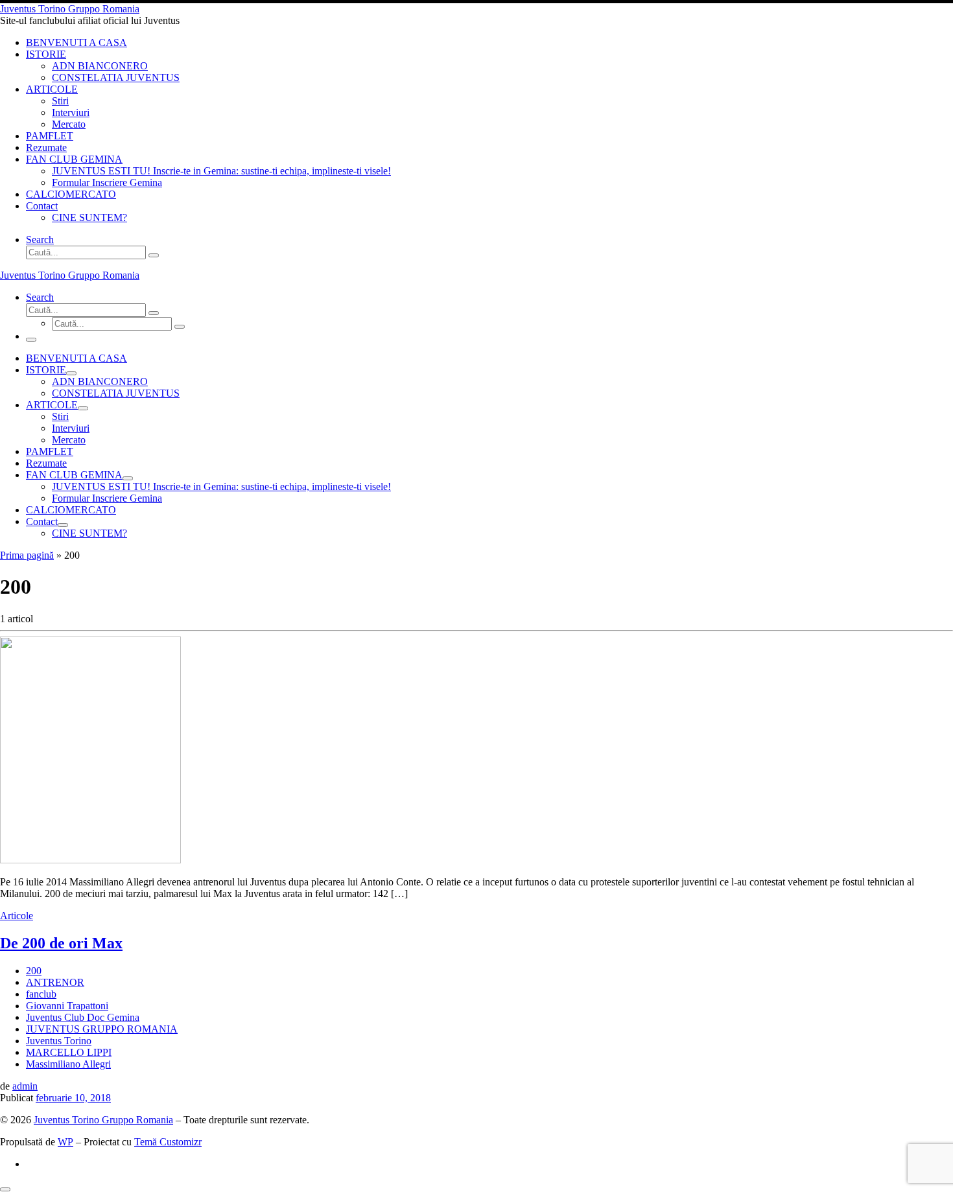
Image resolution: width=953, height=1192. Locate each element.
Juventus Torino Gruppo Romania (103, 1119)
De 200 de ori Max (61, 943)
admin (25, 1086)
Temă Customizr (168, 1141)
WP (65, 1141)
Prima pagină (27, 555)
